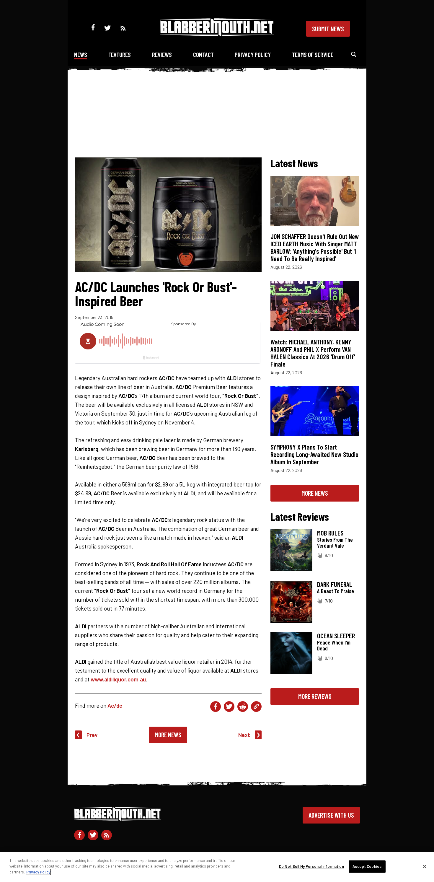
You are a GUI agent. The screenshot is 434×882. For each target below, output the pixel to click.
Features (119, 54)
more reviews (315, 696)
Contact (203, 54)
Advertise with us (331, 815)
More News (168, 734)
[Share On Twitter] (229, 706)
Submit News (328, 28)
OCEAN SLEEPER (336, 636)
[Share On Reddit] (242, 706)
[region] (217, 867)
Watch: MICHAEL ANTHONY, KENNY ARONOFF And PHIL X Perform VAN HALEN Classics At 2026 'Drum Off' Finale (312, 353)
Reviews (162, 54)
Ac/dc (114, 705)
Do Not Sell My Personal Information (311, 866)
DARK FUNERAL (334, 584)
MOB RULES (330, 533)
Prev (92, 734)
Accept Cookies (367, 866)
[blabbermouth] (217, 34)
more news (314, 493)
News (80, 54)
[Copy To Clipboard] (256, 706)
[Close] (424, 866)
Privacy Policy (253, 54)
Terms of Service (312, 54)
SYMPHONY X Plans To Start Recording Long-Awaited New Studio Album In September (314, 454)
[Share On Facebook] (215, 706)
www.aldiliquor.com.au (118, 679)
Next (244, 734)
